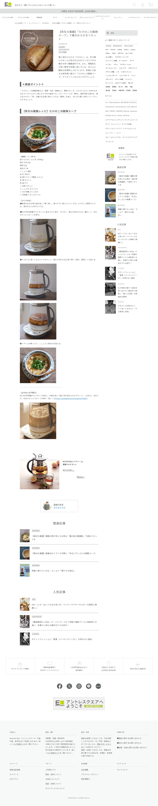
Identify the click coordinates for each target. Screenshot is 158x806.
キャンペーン (116, 124)
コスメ (116, 64)
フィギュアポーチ (111, 75)
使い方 (130, 83)
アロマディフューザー (122, 57)
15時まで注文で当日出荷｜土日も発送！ (79, 11)
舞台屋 (108, 90)
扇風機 (108, 87)
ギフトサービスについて (55, 788)
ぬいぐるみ (129, 53)
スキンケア (122, 68)
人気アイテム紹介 (120, 83)
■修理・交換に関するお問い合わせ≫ (132, 747)
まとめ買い (109, 57)
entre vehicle (128, 46)
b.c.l (107, 102)
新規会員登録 (15, 769)
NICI (107, 49)
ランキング (109, 141)
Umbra (126, 49)
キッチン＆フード (34, 23)
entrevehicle (121, 106)
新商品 (114, 87)
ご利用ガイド (20, 744)
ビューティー (110, 133)
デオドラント (132, 68)
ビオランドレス (126, 72)
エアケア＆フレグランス (114, 120)
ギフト (132, 61)
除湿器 (128, 90)
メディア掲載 (119, 79)
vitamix (133, 49)
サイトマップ (122, 769)
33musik (108, 46)
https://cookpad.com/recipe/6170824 (71, 398)
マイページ (14, 774)
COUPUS (133, 102)
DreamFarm (110, 106)
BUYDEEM (45, 23)
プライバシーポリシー (90, 774)
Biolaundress (117, 46)
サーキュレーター (111, 68)
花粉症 (114, 90)
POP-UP (113, 49)
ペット (133, 75)
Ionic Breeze (132, 106)
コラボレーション (125, 64)
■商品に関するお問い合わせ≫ (129, 738)
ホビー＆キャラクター (113, 137)
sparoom (133, 111)
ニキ (117, 72)
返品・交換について (53, 783)
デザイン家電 (110, 72)
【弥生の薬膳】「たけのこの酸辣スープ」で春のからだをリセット (71, 23)
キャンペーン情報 (111, 61)
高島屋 (135, 90)
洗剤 (126, 87)
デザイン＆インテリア (113, 128)
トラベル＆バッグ (129, 128)
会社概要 (84, 769)
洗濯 (131, 87)
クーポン (108, 64)
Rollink (120, 49)
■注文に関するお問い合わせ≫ (129, 743)
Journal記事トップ (20, 23)
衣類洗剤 (121, 90)
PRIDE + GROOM (116, 111)
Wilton (108, 53)
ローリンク (109, 83)
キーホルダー (123, 61)
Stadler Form (110, 115)
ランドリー (129, 79)
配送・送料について (53, 774)
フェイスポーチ (124, 75)
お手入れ (120, 53)
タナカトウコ (59, 507)
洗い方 (120, 87)
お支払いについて (52, 779)
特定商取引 (85, 779)
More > (80, 477)
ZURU (114, 53)
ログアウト (14, 779)
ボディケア (109, 79)
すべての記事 (62, 52)
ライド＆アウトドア (130, 137)
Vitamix (126, 115)
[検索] (107, 33)
